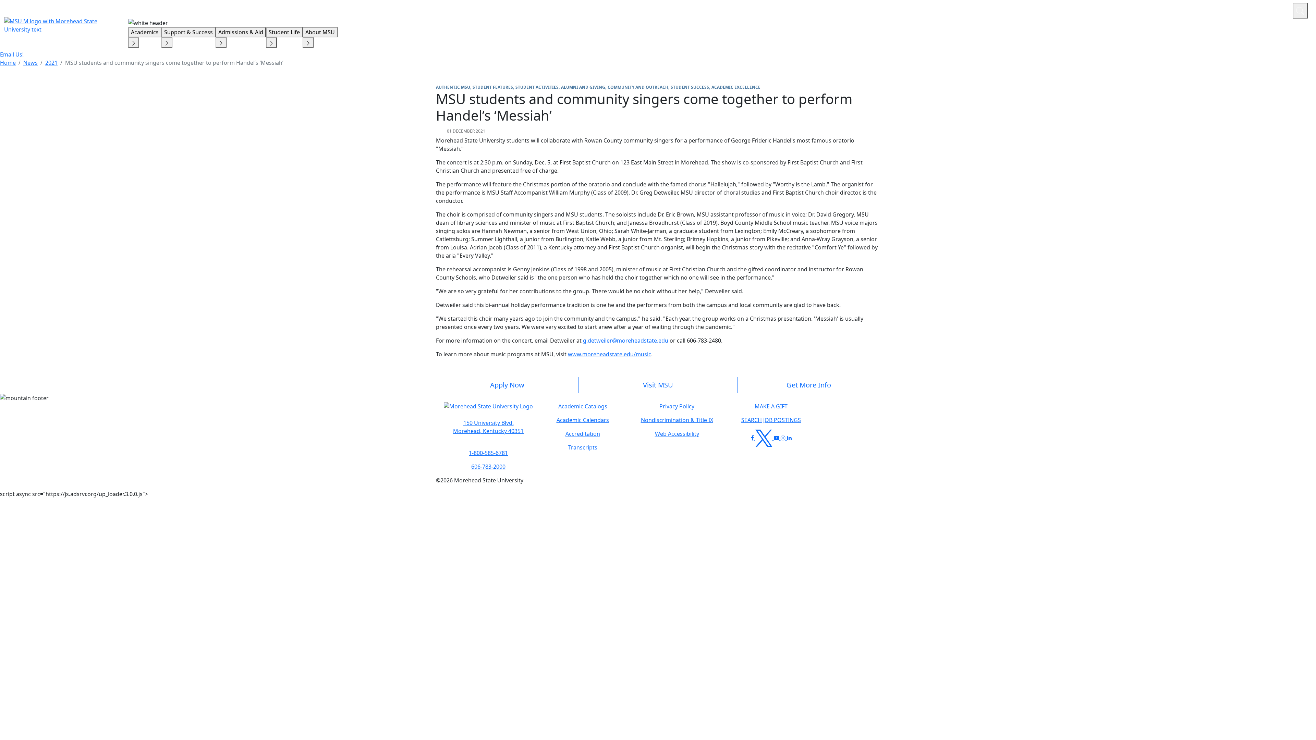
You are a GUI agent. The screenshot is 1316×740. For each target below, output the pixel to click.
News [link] (30, 62)
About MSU (320, 32)
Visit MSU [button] (658, 385)
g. (585, 340)
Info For (1157, 9)
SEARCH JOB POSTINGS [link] (771, 420)
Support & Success (188, 32)
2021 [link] (51, 62)
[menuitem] (8, 63)
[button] (488, 410)
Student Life (284, 32)
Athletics (1275, 9)
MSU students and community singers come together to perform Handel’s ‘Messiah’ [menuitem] (174, 62)
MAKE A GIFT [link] (771, 406)
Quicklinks (1198, 9)
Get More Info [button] (809, 385)
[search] (1300, 10)
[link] (488, 427)
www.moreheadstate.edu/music (609, 354)
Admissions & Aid (240, 32)
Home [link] (8, 62)
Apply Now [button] (507, 385)
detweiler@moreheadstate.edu (628, 340)
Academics (145, 32)
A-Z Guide (1241, 9)
